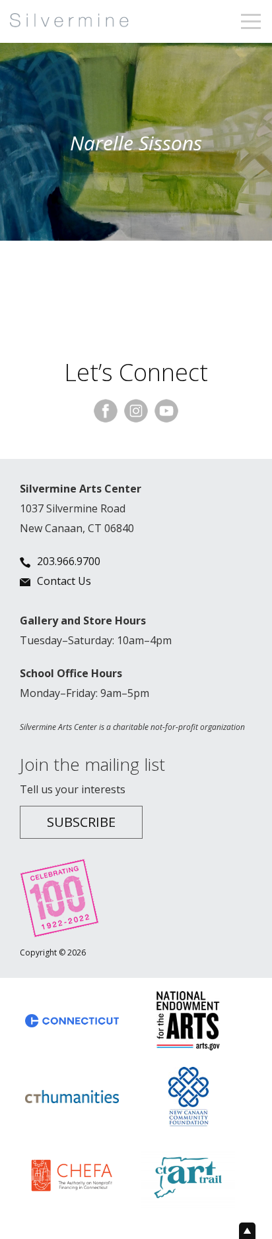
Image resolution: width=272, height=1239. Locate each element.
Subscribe (81, 822)
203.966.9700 (68, 561)
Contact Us (64, 581)
